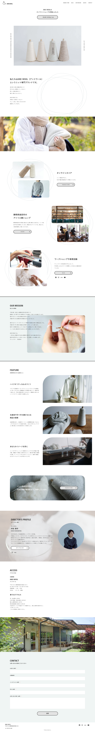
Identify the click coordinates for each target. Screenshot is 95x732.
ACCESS (84, 2)
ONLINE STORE (66, 2)
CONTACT (90, 2)
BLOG (72, 2)
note (62, 277)
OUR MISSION (78, 2)
